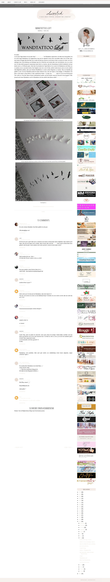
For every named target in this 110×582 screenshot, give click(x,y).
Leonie (21, 253)
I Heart (21, 316)
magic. (81, 556)
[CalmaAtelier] (82, 256)
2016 (80, 513)
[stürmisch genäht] (86, 157)
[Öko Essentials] (86, 289)
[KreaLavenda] (86, 82)
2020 (80, 504)
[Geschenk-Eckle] (86, 101)
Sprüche (54, 73)
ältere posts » (68, 447)
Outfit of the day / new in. (86, 539)
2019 (80, 506)
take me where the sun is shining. (87, 544)
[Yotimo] (86, 453)
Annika (21, 305)
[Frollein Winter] (86, 227)
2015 (80, 515)
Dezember (82, 523)
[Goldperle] (86, 270)
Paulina (21, 266)
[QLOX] (86, 190)
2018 (80, 509)
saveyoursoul (23, 349)
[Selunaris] (86, 314)
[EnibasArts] (86, 471)
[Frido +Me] (86, 345)
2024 (80, 496)
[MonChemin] (86, 234)
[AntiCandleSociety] (86, 252)
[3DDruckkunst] (86, 382)
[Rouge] (86, 332)
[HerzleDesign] (86, 88)
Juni (81, 535)
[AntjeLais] (86, 440)
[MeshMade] (86, 428)
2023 (80, 498)
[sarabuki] (86, 409)
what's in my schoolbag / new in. (87, 541)
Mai (81, 538)
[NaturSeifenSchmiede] (86, 107)
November (82, 525)
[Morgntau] (86, 246)
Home (3, 2)
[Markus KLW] (86, 276)
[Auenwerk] (86, 326)
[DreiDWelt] (86, 113)
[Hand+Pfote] (86, 171)
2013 (80, 519)
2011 (80, 573)
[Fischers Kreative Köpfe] (85, 403)
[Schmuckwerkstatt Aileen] (86, 202)
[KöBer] (86, 320)
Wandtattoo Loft (39, 56)
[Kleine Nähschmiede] (86, 163)
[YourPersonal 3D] (86, 370)
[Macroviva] (86, 339)
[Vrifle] (86, 395)
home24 (55, 243)
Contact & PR (17, 2)
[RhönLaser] (82, 254)
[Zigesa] (86, 295)
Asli (20, 396)
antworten (22, 247)
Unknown (21, 290)
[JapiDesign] (86, 364)
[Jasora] (86, 240)
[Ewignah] (81, 165)
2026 (80, 492)
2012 (80, 521)
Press (25, 2)
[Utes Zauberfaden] (86, 95)
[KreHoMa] (86, 196)
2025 (80, 494)
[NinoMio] (86, 138)
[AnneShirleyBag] (86, 262)
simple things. (83, 548)
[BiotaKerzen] (86, 126)
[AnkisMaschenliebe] (86, 144)
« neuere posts (18, 447)
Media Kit (32, 2)
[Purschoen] (86, 215)
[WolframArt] (86, 184)
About (9, 2)
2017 (80, 511)
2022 (80, 500)
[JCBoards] (86, 283)
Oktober (82, 527)
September (83, 529)
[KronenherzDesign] (86, 484)
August (82, 531)
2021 (80, 502)
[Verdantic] (86, 308)
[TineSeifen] (86, 415)
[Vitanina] (86, 120)
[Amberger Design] (86, 209)
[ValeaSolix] (86, 401)
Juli (81, 533)
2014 (80, 517)
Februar (82, 569)
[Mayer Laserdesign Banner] (86, 177)
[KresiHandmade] (86, 465)
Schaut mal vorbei (61, 77)
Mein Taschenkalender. (85, 560)
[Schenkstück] (86, 434)
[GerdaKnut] (86, 221)
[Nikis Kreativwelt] (86, 301)
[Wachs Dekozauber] (86, 459)
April (81, 564)
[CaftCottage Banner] (86, 376)
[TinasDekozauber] (86, 389)
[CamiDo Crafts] (86, 151)
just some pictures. (84, 546)
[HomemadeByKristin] (82, 264)
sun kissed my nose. (84, 562)
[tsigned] (86, 421)
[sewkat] (86, 357)
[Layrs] (86, 132)
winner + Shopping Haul (85, 550)
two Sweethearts (24, 362)
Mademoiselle (23, 223)
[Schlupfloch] (86, 351)
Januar (82, 571)
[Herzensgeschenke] (86, 446)
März (81, 567)
